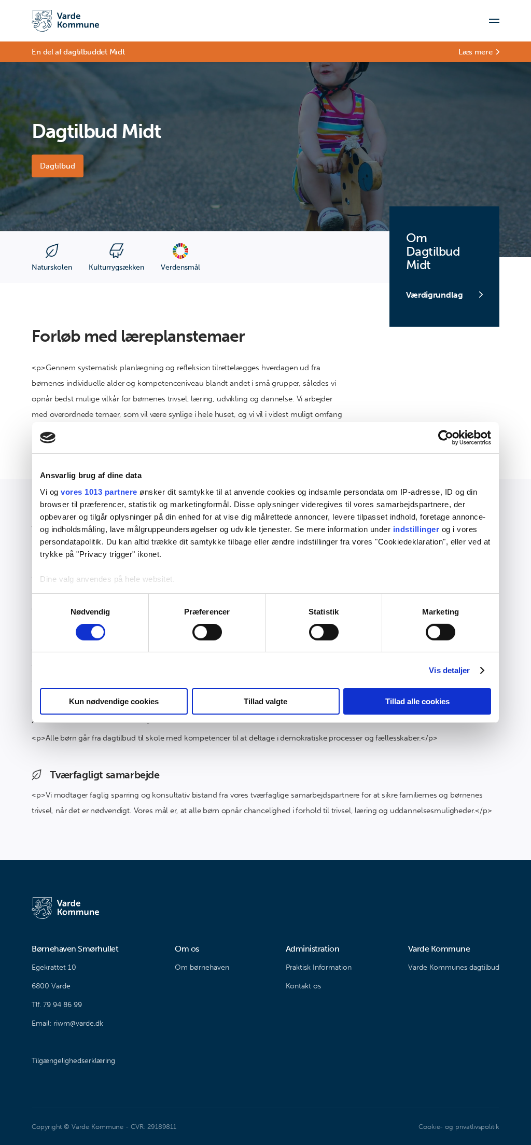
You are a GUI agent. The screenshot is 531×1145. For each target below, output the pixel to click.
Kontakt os (303, 986)
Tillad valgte (265, 701)
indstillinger (416, 528)
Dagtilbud (57, 166)
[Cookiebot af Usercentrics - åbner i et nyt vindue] (445, 437)
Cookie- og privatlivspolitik (458, 1126)
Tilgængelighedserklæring (73, 1060)
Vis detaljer (449, 670)
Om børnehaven (202, 967)
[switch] (207, 632)
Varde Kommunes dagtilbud (453, 967)
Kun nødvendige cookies (114, 701)
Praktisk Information (319, 967)
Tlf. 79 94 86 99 (57, 1004)
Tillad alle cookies (417, 701)
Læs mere (475, 52)
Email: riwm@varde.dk (67, 1023)
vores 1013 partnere (99, 491)
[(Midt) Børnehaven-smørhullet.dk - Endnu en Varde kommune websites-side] (65, 21)
